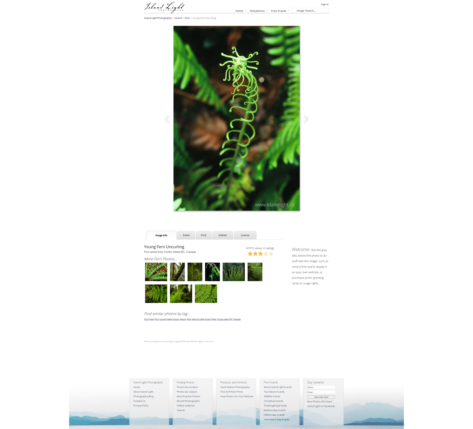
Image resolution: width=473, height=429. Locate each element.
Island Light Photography (158, 18)
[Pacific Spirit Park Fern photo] (156, 302)
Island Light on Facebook (321, 406)
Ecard (186, 235)
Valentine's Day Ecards (277, 419)
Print (203, 235)
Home (239, 11)
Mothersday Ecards (275, 410)
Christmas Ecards (273, 401)
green (176, 319)
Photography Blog (143, 396)
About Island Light (143, 391)
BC (231, 319)
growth (200, 319)
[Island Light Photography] (164, 12)
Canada (237, 319)
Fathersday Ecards (274, 414)
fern (157, 319)
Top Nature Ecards (274, 391)
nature (183, 319)
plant (151, 319)
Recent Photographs (188, 401)
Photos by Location (187, 387)
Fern (187, 18)
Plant (213, 319)
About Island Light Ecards (278, 387)
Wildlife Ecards (272, 396)
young (163, 319)
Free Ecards (278, 11)
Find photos (257, 11)
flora (189, 319)
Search (181, 410)
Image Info (161, 235)
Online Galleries (186, 405)
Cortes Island (223, 319)
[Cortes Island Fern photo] (177, 280)
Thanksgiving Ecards (275, 405)
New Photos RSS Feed (319, 401)
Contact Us (139, 401)
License (245, 235)
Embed (223, 235)
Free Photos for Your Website (236, 396)
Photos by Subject (187, 391)
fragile (169, 319)
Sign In (325, 4)
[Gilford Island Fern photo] (156, 280)
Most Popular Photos (188, 396)
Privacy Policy (141, 405)
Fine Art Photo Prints (231, 391)
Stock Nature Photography (235, 387)
